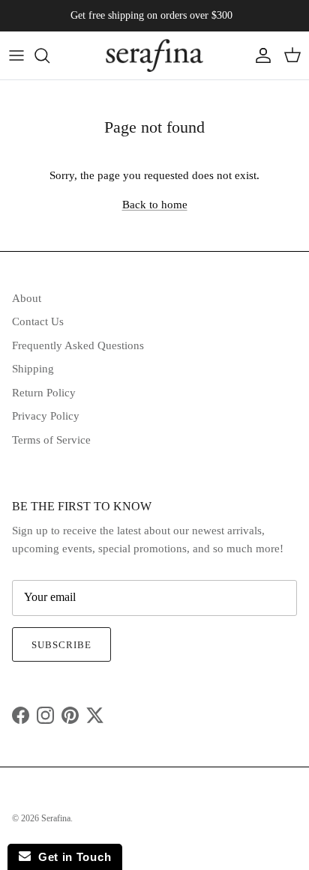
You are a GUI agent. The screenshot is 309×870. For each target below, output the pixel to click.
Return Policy (44, 393)
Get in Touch (71, 857)
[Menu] (16, 55)
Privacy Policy (46, 416)
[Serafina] (154, 55)
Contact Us (38, 321)
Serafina (55, 818)
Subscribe (62, 644)
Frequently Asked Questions (78, 345)
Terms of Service (51, 440)
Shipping (33, 369)
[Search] (49, 55)
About (26, 298)
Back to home (155, 205)
